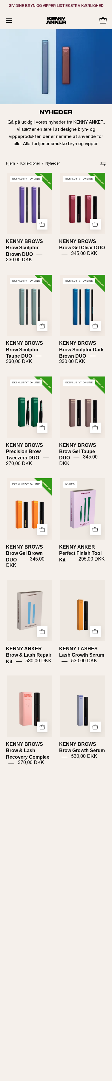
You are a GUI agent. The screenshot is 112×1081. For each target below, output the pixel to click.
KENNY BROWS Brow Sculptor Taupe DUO (24, 350)
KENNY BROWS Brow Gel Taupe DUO (77, 451)
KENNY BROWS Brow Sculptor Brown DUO (24, 248)
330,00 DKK (19, 260)
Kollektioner (30, 164)
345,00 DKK (84, 253)
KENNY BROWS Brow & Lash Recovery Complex (27, 751)
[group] (56, 5)
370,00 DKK (31, 763)
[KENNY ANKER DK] (56, 20)
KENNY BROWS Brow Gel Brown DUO (24, 553)
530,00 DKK (38, 661)
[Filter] (103, 164)
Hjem (10, 164)
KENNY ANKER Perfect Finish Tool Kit (80, 553)
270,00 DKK (19, 463)
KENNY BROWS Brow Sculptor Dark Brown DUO (81, 350)
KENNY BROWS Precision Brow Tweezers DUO (24, 451)
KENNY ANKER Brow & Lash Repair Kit (28, 655)
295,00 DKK (92, 559)
